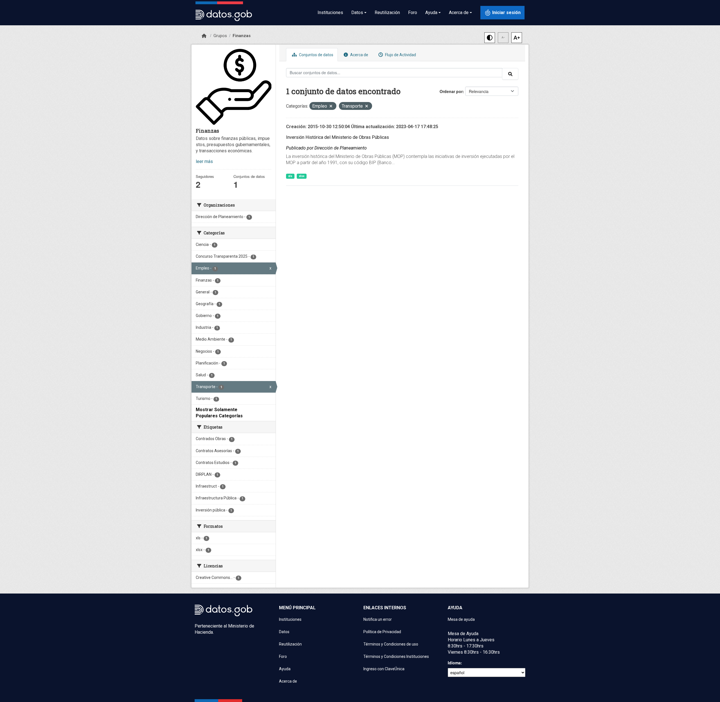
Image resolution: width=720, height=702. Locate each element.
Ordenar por (451, 91)
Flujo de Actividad (400, 55)
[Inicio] (204, 36)
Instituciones (330, 12)
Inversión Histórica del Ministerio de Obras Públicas (337, 137)
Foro (412, 12)
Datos (284, 631)
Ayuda (285, 669)
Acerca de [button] (459, 12)
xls (290, 176)
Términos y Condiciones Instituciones (396, 656)
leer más (204, 161)
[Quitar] (331, 106)
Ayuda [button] (431, 12)
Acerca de (358, 55)
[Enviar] (510, 74)
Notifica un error (377, 619)
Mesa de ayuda (461, 619)
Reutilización (387, 12)
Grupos (220, 35)
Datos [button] (357, 12)
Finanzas (242, 35)
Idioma (454, 662)
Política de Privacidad (382, 631)
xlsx (301, 176)
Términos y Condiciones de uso (390, 644)
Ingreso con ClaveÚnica (383, 669)
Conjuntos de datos (315, 55)
